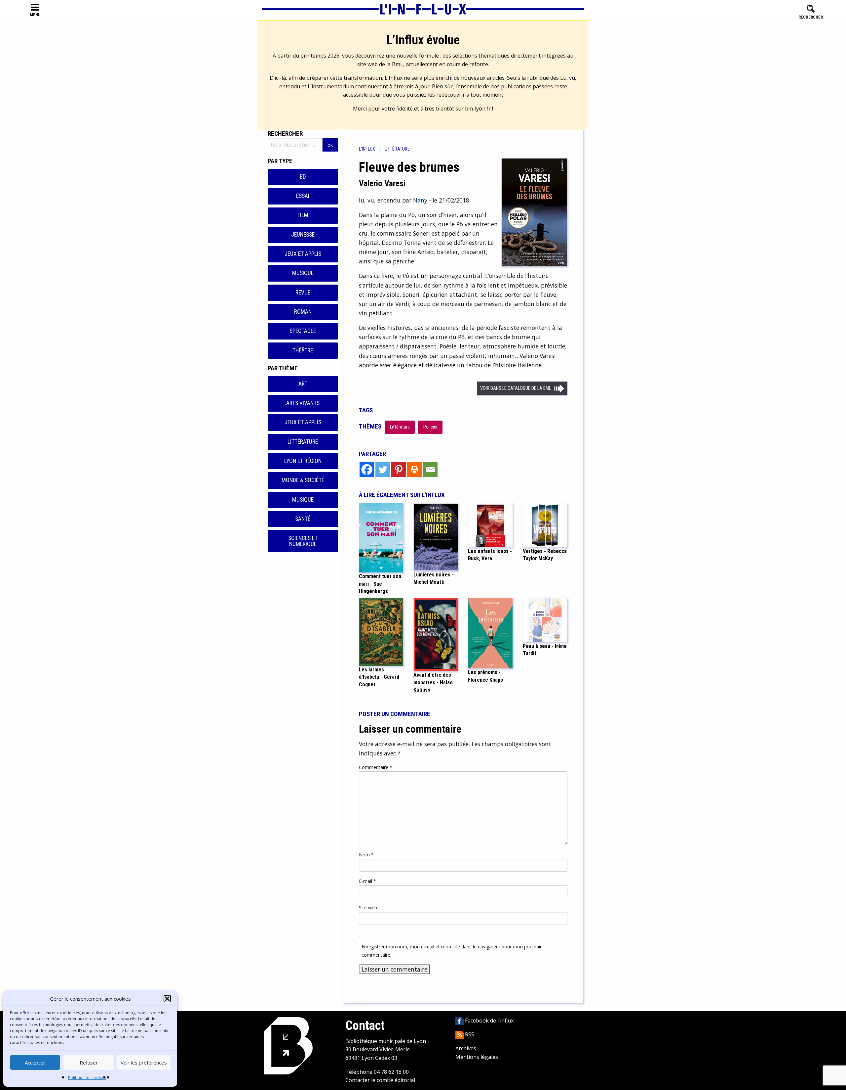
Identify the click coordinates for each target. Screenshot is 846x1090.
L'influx (367, 149)
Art (302, 384)
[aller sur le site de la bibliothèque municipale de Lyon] (288, 1045)
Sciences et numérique (303, 541)
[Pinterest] (398, 469)
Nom (366, 854)
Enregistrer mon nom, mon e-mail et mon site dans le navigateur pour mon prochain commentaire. (452, 950)
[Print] (414, 469)
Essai (302, 196)
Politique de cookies (87, 1077)
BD (303, 176)
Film (302, 215)
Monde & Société (303, 480)
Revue (302, 292)
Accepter (35, 1062)
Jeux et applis (303, 253)
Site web (368, 907)
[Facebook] (367, 469)
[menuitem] (372, 149)
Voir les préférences (144, 1062)
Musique (303, 273)
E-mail (367, 881)
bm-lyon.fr (478, 108)
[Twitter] (382, 469)
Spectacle (302, 331)
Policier (430, 427)
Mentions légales (476, 1057)
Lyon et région (303, 461)
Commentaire (375, 767)
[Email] (430, 469)
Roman (303, 311)
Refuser (89, 1062)
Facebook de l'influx (489, 1020)
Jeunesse (303, 234)
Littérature (303, 441)
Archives (465, 1048)
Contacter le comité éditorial (380, 1080)
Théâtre (302, 350)
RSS (469, 1034)
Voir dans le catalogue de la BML (515, 388)
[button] (167, 998)
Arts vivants (303, 403)
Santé (302, 519)
